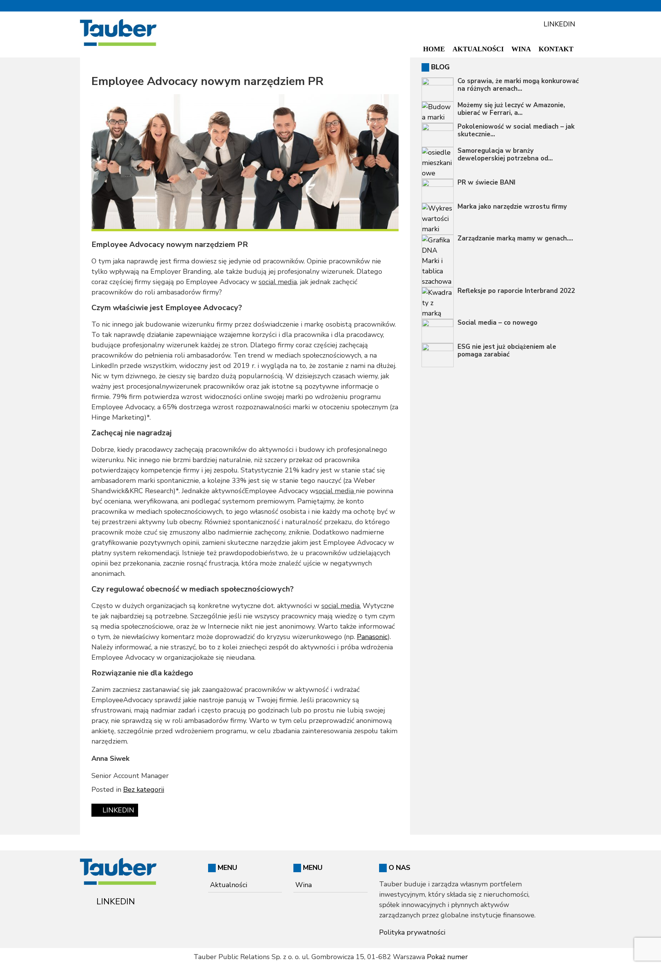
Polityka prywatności (412, 932)
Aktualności (478, 49)
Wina (521, 49)
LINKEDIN (558, 24)
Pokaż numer (447, 956)
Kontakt (556, 49)
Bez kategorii (143, 789)
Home (434, 49)
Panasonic (372, 636)
